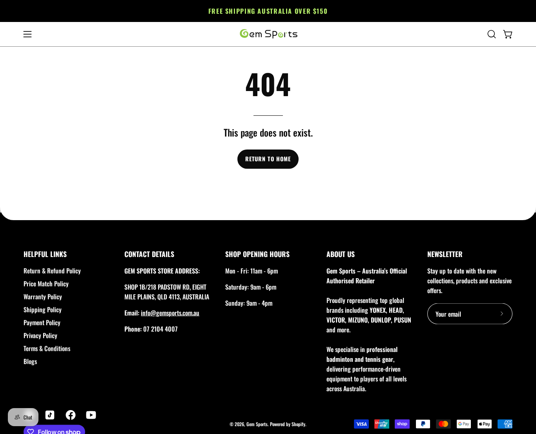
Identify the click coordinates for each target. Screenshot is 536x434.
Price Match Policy (46, 283)
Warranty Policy (43, 296)
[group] (268, 11)
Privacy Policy (40, 335)
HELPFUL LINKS (45, 254)
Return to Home (268, 159)
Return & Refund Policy (52, 270)
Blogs (30, 361)
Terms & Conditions (47, 348)
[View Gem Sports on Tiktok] (49, 415)
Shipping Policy (43, 309)
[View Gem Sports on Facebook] (70, 415)
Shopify (298, 423)
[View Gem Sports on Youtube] (90, 415)
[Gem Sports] (268, 34)
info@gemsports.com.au (170, 312)
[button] (491, 34)
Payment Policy (42, 322)
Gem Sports (257, 423)
